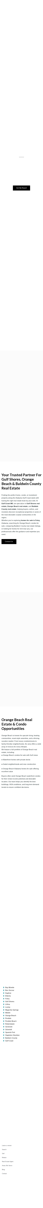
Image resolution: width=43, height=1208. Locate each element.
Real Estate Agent (7, 1161)
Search (4, 1149)
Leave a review (6, 1145)
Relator (4, 1157)
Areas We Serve (7, 1165)
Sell (3, 1153)
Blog (3, 1169)
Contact (4, 1173)
